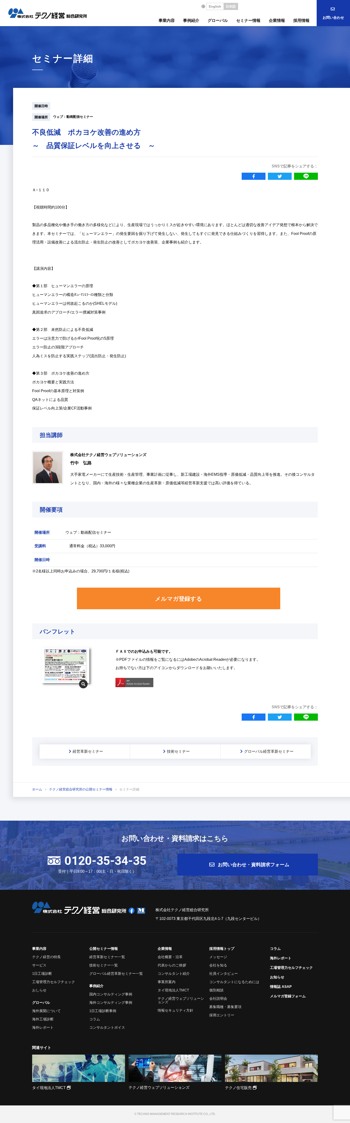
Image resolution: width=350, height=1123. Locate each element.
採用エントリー (221, 1015)
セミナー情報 (248, 20)
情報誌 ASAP (281, 987)
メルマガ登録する (178, 598)
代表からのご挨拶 (172, 965)
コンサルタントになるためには (234, 982)
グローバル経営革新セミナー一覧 (116, 973)
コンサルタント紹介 (174, 973)
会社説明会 (218, 998)
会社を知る (218, 965)
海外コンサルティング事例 (110, 1002)
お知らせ (277, 977)
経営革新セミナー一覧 (107, 957)
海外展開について (46, 1011)
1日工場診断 (42, 973)
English (215, 6)
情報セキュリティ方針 (175, 1010)
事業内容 (167, 20)
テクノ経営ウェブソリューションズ (181, 1000)
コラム (94, 1019)
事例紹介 (191, 20)
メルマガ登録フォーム (288, 996)
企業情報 (277, 20)
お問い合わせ (333, 17)
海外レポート (43, 1027)
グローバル (218, 20)
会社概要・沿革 (170, 957)
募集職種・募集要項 (225, 1007)
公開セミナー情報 (103, 949)
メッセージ (218, 957)
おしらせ (39, 990)
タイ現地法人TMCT (173, 990)
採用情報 (301, 20)
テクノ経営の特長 (46, 957)
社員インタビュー (223, 973)
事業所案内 (166, 982)
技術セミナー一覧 (103, 965)
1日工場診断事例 (102, 1011)
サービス (39, 965)
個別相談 (216, 990)
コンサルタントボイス (107, 1027)
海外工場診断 (43, 1019)
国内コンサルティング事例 (110, 994)
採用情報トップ (221, 949)
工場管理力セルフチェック (53, 982)
